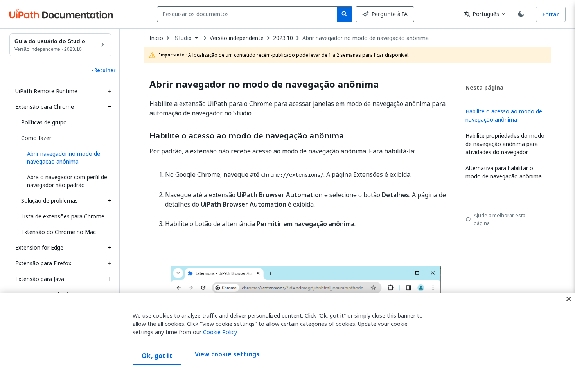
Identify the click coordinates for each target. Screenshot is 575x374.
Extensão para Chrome (44, 106)
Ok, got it (157, 355)
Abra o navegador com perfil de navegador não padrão (67, 181)
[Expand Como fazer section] (109, 138)
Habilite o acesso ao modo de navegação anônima (246, 135)
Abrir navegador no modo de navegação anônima (365, 38)
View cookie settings (227, 354)
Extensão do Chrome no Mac (58, 232)
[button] (66, 157)
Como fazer (36, 138)
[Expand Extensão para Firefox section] (109, 263)
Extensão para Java (39, 279)
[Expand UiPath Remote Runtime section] (109, 91)
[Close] (568, 299)
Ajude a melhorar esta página (499, 219)
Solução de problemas (49, 200)
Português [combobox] (481, 14)
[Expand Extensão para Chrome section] (109, 106)
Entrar (551, 14)
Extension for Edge (39, 247)
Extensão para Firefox (43, 263)
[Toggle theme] (521, 14)
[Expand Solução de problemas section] (109, 200)
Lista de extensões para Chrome (62, 216)
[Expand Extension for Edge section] (109, 247)
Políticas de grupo (44, 122)
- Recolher (103, 70)
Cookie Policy (220, 332)
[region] (287, 333)
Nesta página (484, 87)
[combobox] (248, 14)
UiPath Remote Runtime (46, 91)
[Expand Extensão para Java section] (109, 278)
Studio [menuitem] (183, 38)
